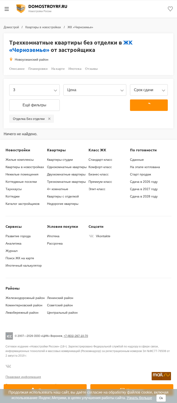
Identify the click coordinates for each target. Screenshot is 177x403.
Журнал (12, 251)
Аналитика (13, 243)
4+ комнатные (57, 189)
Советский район (60, 305)
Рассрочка (55, 243)
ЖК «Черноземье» (80, 27)
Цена (71, 90)
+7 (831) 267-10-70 (76, 336)
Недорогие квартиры (62, 204)
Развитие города (18, 236)
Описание (17, 68)
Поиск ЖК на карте (20, 258)
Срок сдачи (143, 90)
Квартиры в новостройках (43, 27)
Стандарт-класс (100, 159)
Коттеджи (13, 196)
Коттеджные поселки (21, 181)
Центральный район (62, 312)
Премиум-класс (100, 181)
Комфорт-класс (100, 167)
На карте (58, 68)
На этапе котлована (145, 167)
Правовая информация (23, 377)
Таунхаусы (14, 189)
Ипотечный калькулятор (24, 265)
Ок (161, 398)
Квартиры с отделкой (63, 196)
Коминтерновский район (24, 305)
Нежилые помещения (22, 174)
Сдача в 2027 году (144, 189)
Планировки (38, 68)
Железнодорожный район (25, 298)
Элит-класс (96, 189)
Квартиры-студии (60, 159)
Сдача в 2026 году (144, 181)
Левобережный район (22, 312)
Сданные (137, 159)
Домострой (11, 27)
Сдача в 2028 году (144, 196)
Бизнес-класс (98, 174)
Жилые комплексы (20, 159)
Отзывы (91, 68)
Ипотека (74, 68)
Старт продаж (140, 174)
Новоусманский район (31, 59)
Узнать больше (139, 398)
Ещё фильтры (34, 105)
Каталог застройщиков (22, 204)
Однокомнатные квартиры (67, 167)
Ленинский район (60, 298)
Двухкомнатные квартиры (66, 174)
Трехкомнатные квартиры (66, 181)
